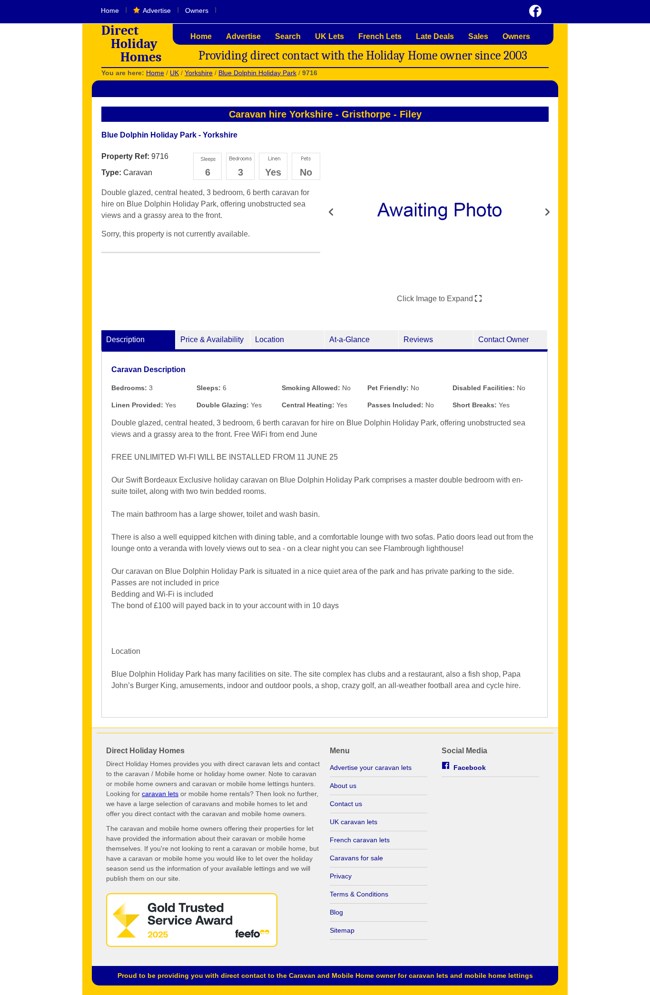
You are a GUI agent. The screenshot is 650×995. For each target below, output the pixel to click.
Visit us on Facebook (535, 11)
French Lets (380, 36)
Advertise (157, 10)
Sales (478, 36)
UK (174, 73)
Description (125, 339)
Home (110, 10)
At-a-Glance (349, 339)
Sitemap (342, 930)
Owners (196, 10)
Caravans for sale (356, 858)
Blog (336, 912)
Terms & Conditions (359, 894)
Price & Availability (212, 339)
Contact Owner (503, 339)
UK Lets (329, 36)
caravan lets (160, 794)
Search (288, 36)
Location (269, 339)
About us (343, 785)
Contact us (346, 804)
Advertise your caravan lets (371, 767)
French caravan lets (360, 840)
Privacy (341, 876)
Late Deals (435, 36)
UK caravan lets (353, 822)
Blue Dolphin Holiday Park (257, 73)
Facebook (469, 767)
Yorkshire (199, 73)
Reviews (418, 339)
